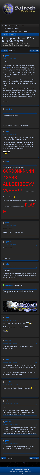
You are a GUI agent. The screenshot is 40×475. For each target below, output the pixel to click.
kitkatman (9, 285)
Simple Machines (25, 473)
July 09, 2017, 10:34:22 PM (9, 134)
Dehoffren (8, 109)
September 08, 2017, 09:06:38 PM (11, 362)
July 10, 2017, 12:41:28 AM (9, 164)
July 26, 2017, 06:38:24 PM (9, 244)
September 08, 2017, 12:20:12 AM (11, 343)
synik (7, 56)
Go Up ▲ (26, 469)
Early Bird (8, 340)
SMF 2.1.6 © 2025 (15, 473)
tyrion (7, 161)
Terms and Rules (19, 469)
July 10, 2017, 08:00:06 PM (9, 225)
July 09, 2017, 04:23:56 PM (9, 58)
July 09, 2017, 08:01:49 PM (9, 112)
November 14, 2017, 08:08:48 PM (11, 443)
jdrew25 (8, 382)
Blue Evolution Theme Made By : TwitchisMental (20, 471)
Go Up (3, 458)
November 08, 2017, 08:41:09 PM (11, 385)
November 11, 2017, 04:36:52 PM (11, 404)
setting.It (8, 67)
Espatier (8, 242)
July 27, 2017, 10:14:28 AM (9, 288)
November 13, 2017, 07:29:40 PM (11, 424)
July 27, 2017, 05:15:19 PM (9, 320)
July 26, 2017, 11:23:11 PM (9, 267)
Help (12, 469)
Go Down (4, 50)
